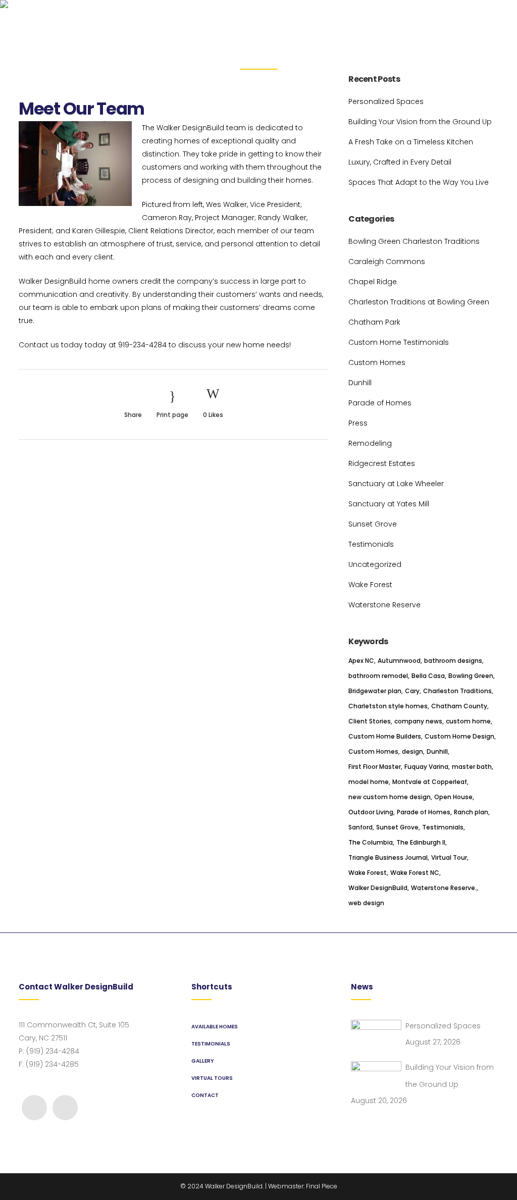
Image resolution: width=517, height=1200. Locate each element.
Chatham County (459, 706)
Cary (412, 691)
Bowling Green (470, 675)
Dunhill (360, 383)
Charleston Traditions (457, 691)
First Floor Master (374, 766)
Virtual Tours (212, 1078)
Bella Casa (428, 675)
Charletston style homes (388, 706)
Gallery (202, 1061)
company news (418, 721)
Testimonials (371, 544)
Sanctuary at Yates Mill (388, 504)
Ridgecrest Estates (381, 463)
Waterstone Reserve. (444, 887)
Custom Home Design (459, 736)
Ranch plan (471, 812)
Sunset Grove (372, 524)
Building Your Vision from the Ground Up (420, 122)
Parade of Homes (379, 403)
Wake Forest (370, 585)
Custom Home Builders (384, 736)
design (412, 751)
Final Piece (321, 1186)
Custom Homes (376, 362)
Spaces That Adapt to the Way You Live (418, 182)
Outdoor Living (370, 812)
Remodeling (370, 443)
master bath (472, 766)
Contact (205, 1095)
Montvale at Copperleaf (429, 781)
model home (368, 781)
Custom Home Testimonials (398, 342)
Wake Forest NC (414, 872)
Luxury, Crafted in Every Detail (399, 162)
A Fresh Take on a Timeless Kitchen (410, 142)
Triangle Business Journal (388, 857)
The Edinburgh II (420, 842)
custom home (468, 721)
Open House (453, 797)
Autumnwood (399, 660)
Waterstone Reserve (384, 605)
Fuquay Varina (426, 766)
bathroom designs (453, 660)
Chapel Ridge (372, 282)
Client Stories (369, 721)
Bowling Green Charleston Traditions (414, 241)
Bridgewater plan (374, 691)
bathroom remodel (378, 675)
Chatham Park (374, 322)
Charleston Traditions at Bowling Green (418, 302)
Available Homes (214, 1026)
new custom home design (389, 797)
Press (358, 423)
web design (366, 903)
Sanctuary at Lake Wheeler (396, 484)
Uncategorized (374, 564)
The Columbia (370, 842)
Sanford (360, 827)
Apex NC (361, 660)
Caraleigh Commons (386, 261)
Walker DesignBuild (377, 887)
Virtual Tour (449, 857)
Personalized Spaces (386, 101)
